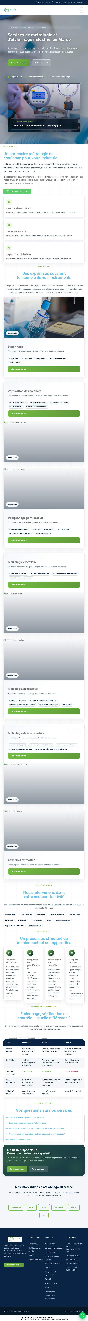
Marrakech (59, 1207)
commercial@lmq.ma (73, 1263)
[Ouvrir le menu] (81, 10)
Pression (48, 1268)
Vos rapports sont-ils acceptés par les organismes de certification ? (36, 1128)
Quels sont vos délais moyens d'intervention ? (27, 1123)
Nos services (33, 1244)
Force (47, 1287)
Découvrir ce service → (19, 369)
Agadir (73, 1207)
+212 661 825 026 (73, 1256)
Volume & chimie (51, 1283)
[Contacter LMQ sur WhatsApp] (82, 1315)
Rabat (31, 1207)
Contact (32, 1255)
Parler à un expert (41, 63)
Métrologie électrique (53, 1263)
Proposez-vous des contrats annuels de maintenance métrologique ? (37, 1134)
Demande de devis (36, 1259)
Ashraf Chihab (79, 1311)
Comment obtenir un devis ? (20, 1139)
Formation (48, 1279)
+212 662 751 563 (73, 1259)
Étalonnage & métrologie (54, 1248)
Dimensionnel (50, 1292)
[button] (44, 1117)
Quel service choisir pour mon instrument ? (26, 1117)
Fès (44, 1215)
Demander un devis (18, 63)
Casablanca (16, 1207)
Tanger (44, 1207)
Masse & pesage (51, 1252)
